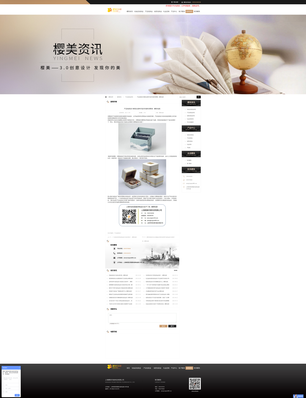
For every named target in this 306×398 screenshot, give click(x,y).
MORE (175, 270)
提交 (163, 326)
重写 (172, 326)
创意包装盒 (158, 11)
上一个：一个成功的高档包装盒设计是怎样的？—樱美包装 (122, 237)
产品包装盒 (149, 11)
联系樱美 (197, 11)
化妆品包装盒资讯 (191, 109)
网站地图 (175, 2)
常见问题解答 (190, 122)
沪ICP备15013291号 (114, 388)
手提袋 (188, 147)
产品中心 (174, 11)
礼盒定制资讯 (190, 119)
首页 (128, 368)
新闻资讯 (189, 11)
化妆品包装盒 (138, 11)
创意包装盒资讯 (191, 115)
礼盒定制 (166, 11)
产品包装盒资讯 (129, 97)
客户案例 (182, 11)
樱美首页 (130, 11)
